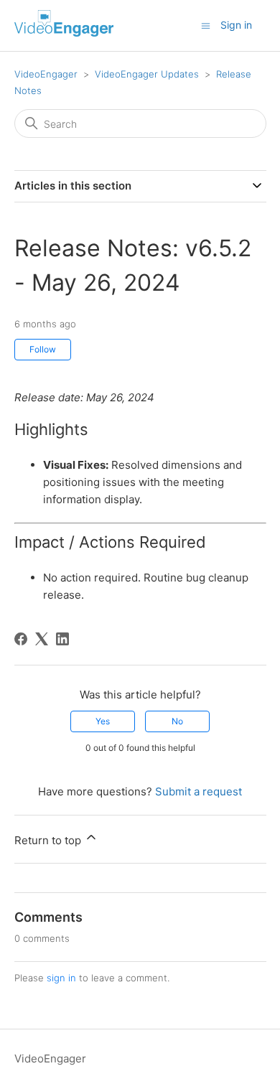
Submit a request (198, 791)
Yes (102, 721)
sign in (61, 977)
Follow (42, 349)
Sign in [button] (236, 25)
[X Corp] (41, 638)
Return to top (49, 840)
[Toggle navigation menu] (205, 25)
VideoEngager (46, 74)
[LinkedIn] (62, 638)
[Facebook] (20, 638)
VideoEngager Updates (147, 74)
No (177, 721)
